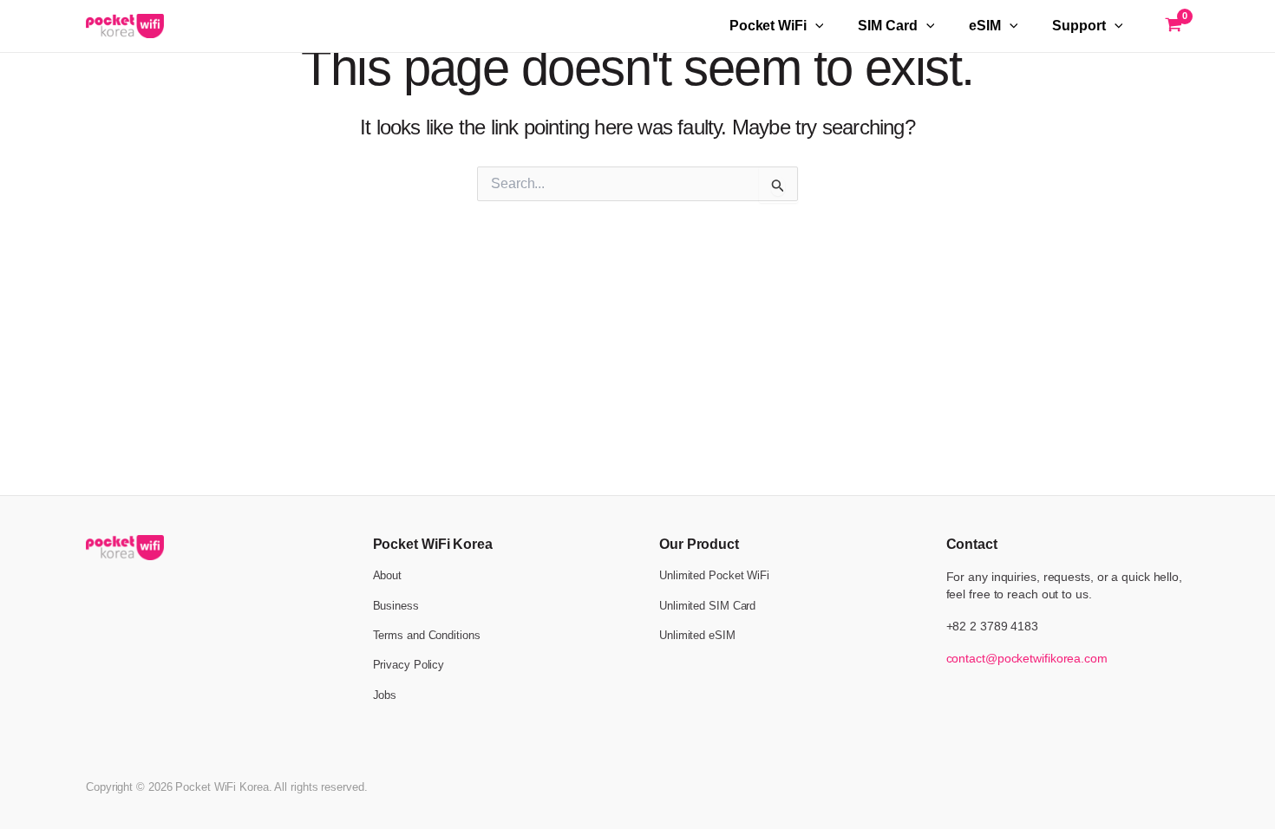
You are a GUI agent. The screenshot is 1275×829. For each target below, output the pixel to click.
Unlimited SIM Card (707, 605)
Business (396, 605)
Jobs (385, 695)
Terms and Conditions (427, 635)
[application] (815, 26)
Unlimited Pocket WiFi (714, 575)
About (387, 575)
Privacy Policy (409, 664)
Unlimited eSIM (697, 635)
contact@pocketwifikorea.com (1027, 658)
